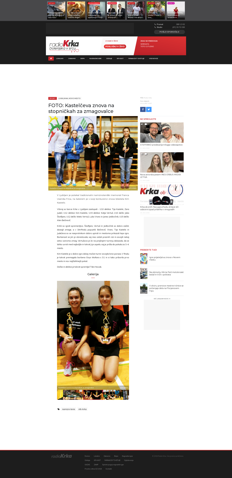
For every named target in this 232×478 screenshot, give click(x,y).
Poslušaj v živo (115, 46)
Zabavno (72, 58)
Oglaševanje (129, 460)
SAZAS (87, 465)
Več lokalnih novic (161, 299)
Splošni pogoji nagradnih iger (113, 465)
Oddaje (109, 58)
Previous (68, 335)
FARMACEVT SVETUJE (136, 58)
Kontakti (109, 469)
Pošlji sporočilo (169, 32)
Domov (87, 456)
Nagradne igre (95, 58)
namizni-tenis (68, 409)
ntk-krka (82, 409)
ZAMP (96, 465)
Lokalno (59, 58)
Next (118, 335)
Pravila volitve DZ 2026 (93, 469)
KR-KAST (120, 58)
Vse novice (153, 58)
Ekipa (82, 58)
